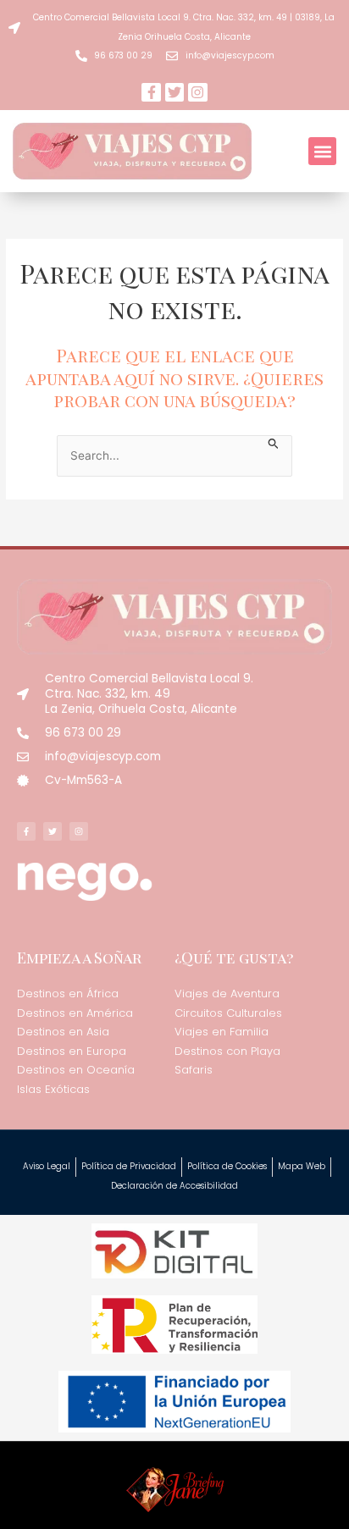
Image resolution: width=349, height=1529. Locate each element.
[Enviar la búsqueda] (274, 442)
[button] (322, 151)
